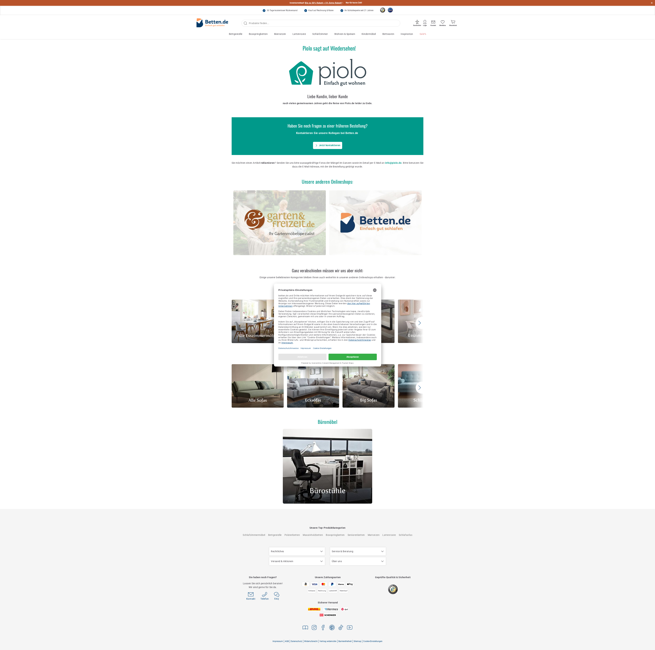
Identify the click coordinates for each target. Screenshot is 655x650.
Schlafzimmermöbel (254, 535)
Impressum (278, 641)
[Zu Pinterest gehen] (332, 628)
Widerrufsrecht (311, 641)
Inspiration (407, 34)
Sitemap (357, 641)
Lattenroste (299, 34)
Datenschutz (296, 641)
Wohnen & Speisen (344, 34)
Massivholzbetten (313, 535)
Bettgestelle (235, 34)
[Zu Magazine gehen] (305, 628)
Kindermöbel (369, 34)
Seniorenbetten (356, 535)
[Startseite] (212, 23)
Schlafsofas (405, 535)
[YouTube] (349, 628)
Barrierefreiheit (345, 641)
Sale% (423, 34)
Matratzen (280, 34)
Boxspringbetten (258, 34)
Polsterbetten (292, 535)
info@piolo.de (393, 162)
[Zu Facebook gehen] (323, 628)
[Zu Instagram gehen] (314, 628)
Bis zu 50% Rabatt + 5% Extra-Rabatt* (323, 3)
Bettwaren (388, 34)
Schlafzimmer (320, 34)
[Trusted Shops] (382, 10)
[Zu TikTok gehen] (341, 628)
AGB (287, 641)
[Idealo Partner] (390, 10)
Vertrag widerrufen (328, 641)
